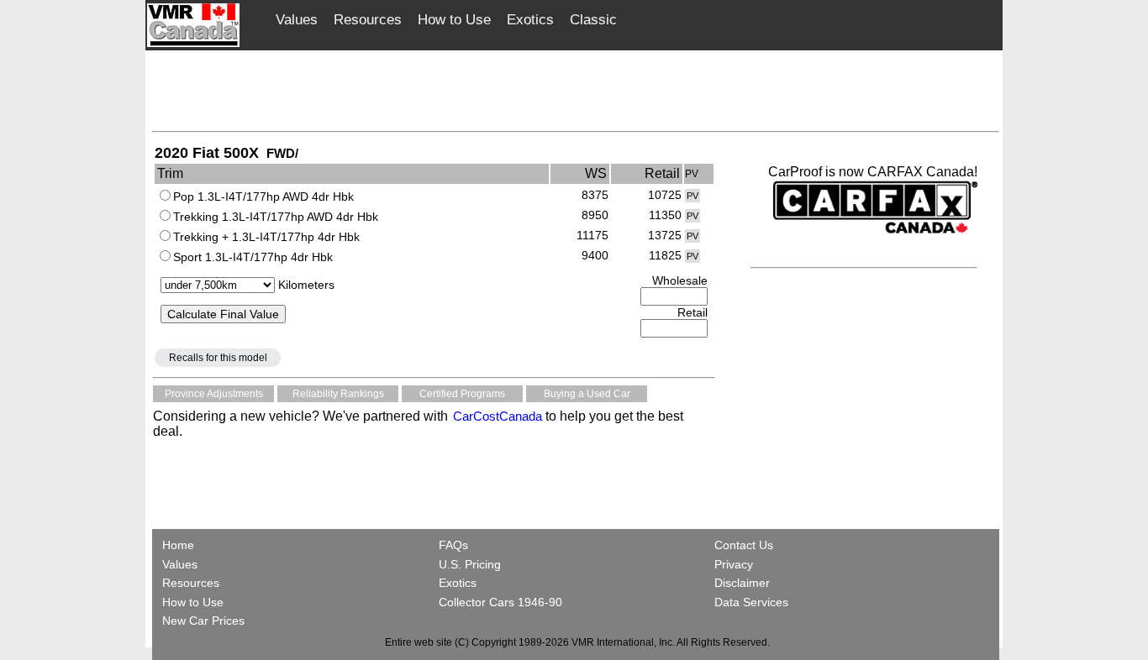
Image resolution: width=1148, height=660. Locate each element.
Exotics (530, 20)
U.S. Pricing (470, 564)
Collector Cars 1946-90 (500, 602)
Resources (368, 20)
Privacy (733, 564)
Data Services (751, 602)
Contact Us (743, 545)
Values (297, 20)
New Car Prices (203, 620)
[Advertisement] (576, 90)
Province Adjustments (214, 394)
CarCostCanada (496, 416)
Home (179, 545)
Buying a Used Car (587, 394)
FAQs (453, 545)
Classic (593, 20)
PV (692, 196)
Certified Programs (462, 394)
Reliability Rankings (338, 394)
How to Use (454, 20)
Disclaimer (742, 582)
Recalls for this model (218, 358)
